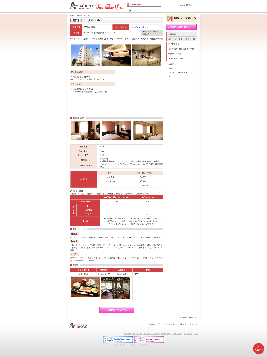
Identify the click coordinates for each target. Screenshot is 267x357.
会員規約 (179, 68)
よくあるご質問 (177, 333)
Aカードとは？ (136, 333)
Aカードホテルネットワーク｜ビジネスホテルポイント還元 (80, 325)
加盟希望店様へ (165, 333)
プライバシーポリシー (179, 72)
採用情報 (127, 333)
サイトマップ (188, 333)
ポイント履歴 (181, 43)
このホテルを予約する (116, 310)
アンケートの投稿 (181, 58)
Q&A (179, 76)
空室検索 (181, 34)
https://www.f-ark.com (139, 27)
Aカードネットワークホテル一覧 (181, 38)
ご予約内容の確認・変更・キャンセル (181, 48)
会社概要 (183, 324)
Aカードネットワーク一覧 (151, 333)
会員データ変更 (181, 53)
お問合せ (179, 64)
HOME (72, 15)
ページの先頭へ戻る (188, 317)
